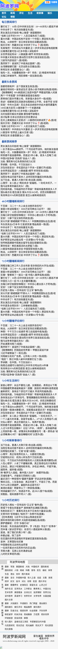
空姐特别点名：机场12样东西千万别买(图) (22, 457)
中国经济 (35, 567)
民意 (35, 581)
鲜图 (26, 618)
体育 (50, 570)
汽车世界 (43, 611)
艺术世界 (9, 592)
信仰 (18, 574)
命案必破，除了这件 (11, 535)
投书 (18, 581)
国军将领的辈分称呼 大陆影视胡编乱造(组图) (23, 520)
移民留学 (9, 614)
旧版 (48, 2)
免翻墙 (54, 2)
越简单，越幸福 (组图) (12, 469)
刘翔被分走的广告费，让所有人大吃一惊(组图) (24, 356)
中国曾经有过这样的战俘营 (14, 545)
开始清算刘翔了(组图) (11, 344)
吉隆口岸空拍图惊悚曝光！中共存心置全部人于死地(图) (28, 215)
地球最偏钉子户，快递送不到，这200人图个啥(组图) (27, 491)
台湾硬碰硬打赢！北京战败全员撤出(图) (20, 66)
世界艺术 (28, 596)
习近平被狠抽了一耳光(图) (14, 353)
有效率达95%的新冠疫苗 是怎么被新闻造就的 (23, 195)
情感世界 (24, 611)
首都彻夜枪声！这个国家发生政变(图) (19, 86)
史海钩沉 (24, 585)
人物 (16, 570)
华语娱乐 (24, 603)
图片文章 (9, 600)
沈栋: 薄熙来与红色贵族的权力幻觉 (18, 161)
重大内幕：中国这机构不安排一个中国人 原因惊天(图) (27, 39)
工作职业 (28, 589)
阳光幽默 (30, 625)
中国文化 (47, 589)
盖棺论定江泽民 (21, 622)
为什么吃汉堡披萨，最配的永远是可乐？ (21, 485)
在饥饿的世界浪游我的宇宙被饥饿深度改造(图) (24, 538)
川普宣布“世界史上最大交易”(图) (17, 132)
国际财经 (9, 570)
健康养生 (14, 585)
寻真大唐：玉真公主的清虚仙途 (16, 551)
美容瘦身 (18, 592)
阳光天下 (39, 625)
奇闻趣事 (28, 614)
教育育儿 (37, 589)
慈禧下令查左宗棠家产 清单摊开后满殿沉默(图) (24, 508)
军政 (12, 567)
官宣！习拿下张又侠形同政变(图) (17, 218)
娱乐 (50, 13)
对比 (24, 581)
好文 (12, 581)
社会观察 (33, 611)
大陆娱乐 (14, 603)
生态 (7, 574)
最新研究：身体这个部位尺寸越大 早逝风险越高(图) (26, 391)
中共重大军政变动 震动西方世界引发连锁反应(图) (25, 57)
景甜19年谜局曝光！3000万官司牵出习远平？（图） (26, 209)
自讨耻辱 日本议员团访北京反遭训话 (19, 117)
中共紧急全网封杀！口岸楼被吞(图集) (19, 305)
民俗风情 (18, 618)
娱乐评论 (18, 607)
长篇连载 (47, 596)
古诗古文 (28, 592)
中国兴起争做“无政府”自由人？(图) (18, 158)
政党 (50, 578)
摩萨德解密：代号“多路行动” (15, 523)
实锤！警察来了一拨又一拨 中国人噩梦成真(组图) (25, 275)
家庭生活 (33, 585)
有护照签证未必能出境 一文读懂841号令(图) (22, 240)
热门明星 (33, 603)
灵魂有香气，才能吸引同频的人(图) (18, 476)
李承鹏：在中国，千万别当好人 (16, 164)
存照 (29, 581)
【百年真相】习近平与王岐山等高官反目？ (22, 517)
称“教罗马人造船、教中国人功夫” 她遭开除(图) (25, 472)
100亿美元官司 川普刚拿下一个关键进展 (21, 108)
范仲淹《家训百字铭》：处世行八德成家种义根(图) (25, 529)
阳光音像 (9, 629)
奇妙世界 (45, 614)
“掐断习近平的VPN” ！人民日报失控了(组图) (23, 36)
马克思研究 (10, 625)
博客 (12, 17)
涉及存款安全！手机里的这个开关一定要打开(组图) (26, 167)
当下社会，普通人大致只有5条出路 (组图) (21, 180)
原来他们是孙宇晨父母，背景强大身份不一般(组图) (26, 98)
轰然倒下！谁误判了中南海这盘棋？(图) (20, 63)
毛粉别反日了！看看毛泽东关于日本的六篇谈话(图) (26, 511)
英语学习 (18, 596)
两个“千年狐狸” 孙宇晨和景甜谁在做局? (20, 95)
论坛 (4, 17)
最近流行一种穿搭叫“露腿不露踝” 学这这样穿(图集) (26, 479)
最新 (7, 567)
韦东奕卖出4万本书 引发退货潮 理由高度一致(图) (25, 224)
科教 (28, 570)
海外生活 (9, 589)
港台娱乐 (43, 603)
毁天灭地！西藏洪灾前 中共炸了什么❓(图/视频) (25, 45)
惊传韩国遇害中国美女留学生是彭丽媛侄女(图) (24, 243)
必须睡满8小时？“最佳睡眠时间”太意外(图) (22, 434)
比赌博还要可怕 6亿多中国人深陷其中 (19, 51)
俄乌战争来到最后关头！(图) (15, 186)
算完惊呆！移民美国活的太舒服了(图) (19, 246)
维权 (44, 570)
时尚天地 (18, 614)
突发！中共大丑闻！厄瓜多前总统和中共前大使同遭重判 (29, 105)
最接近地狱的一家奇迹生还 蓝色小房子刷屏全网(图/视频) (29, 89)
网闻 (22, 570)
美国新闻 (20, 567)
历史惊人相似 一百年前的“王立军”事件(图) (22, 290)
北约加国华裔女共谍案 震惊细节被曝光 (20, 114)
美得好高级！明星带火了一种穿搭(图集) (20, 488)
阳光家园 (49, 625)
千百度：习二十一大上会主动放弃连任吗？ (22, 206)
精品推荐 (28, 607)
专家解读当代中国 (38, 622)
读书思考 (9, 596)
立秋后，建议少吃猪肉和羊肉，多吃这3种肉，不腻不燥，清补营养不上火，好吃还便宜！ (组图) (29, 467)
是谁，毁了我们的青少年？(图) (16, 532)
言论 (12, 578)
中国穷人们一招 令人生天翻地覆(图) (18, 281)
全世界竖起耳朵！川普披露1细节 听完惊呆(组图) (25, 54)
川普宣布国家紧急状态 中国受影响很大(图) (22, 249)
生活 (30, 13)
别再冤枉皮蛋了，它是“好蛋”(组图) (18, 451)
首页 (4, 13)
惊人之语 (31, 578)
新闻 (12, 13)
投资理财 (37, 592)
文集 (45, 578)
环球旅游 (9, 618)
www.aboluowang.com (12, 641)
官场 (33, 570)
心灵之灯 (43, 585)
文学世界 (37, 596)
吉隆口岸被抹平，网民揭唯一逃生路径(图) (22, 76)
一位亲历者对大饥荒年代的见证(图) (18, 548)
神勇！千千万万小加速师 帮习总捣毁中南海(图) (24, 331)
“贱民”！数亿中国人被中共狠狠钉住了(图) (21, 359)
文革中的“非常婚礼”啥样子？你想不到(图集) (22, 514)
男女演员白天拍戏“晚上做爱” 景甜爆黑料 (21, 33)
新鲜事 (40, 13)
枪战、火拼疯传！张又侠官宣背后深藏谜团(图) (24, 42)
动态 (39, 578)
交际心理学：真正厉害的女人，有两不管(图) (23, 422)
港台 (12, 574)
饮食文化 (14, 611)
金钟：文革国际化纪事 (12, 541)
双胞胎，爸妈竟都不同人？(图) (16, 494)
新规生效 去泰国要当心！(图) (15, 69)
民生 (39, 570)
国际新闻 (45, 567)
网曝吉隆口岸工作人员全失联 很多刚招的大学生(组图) (27, 266)
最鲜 (7, 611)
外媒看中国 (21, 578)
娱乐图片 (37, 607)
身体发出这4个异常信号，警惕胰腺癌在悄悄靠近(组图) (28, 397)
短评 (7, 581)
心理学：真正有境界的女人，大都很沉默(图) (23, 454)
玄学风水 (18, 589)
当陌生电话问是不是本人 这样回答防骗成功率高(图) (26, 177)
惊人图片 (9, 622)
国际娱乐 (9, 607)
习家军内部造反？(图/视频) (14, 60)
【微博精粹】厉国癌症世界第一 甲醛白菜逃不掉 (24, 350)
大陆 (28, 567)
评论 (21, 13)
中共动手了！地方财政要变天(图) (17, 29)
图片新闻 (26, 574)
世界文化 (47, 592)
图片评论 (42, 581)
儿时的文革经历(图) (10, 554)
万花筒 (36, 614)
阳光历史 (20, 625)
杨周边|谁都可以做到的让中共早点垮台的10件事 (24, 365)
